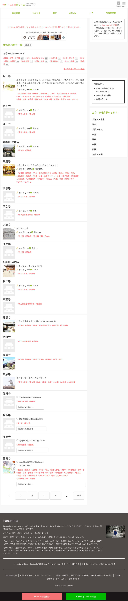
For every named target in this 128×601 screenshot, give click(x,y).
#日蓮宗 (21, 173)
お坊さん (73, 13)
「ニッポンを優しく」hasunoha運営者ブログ (31, 564)
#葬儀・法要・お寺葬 (11, 58)
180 (79, 496)
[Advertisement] (108, 59)
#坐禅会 (73, 93)
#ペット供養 (70, 61)
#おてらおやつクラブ (59, 476)
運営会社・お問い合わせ (56, 579)
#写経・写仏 (70, 173)
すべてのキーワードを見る (74, 69)
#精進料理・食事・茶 (76, 470)
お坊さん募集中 (26, 575)
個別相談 (16, 13)
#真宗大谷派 (23, 114)
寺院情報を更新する (25, 407)
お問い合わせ (101, 99)
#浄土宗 (21, 236)
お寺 (92, 13)
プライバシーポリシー (43, 575)
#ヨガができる (38, 96)
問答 (55, 13)
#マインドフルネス (24, 96)
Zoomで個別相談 (42, 597)
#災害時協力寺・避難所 (25, 479)
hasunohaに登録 (109, 25)
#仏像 (46, 99)
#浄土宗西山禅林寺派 (26, 304)
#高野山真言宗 (22, 401)
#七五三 (49, 179)
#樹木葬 (36, 236)
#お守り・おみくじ (24, 182)
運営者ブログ (74, 579)
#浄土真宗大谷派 (24, 341)
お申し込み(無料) (103, 95)
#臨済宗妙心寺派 (24, 93)
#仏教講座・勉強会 (24, 176)
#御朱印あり (55, 61)
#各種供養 (25, 61)
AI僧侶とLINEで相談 (86, 597)
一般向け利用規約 (62, 575)
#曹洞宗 (21, 150)
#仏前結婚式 (31, 179)
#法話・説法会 (68, 58)
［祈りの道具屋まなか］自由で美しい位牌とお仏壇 (44, 32)
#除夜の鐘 (38, 99)
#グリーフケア (44, 476)
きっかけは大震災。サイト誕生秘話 (65, 564)
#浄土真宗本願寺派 (25, 215)
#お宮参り (41, 179)
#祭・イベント (73, 99)
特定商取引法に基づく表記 (101, 575)
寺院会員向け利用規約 (80, 575)
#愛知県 (35, 93)
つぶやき (36, 13)
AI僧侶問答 (111, 13)
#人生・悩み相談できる (35, 58)
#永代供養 (54, 58)
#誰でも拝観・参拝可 (57, 99)
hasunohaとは (11, 575)
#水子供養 (66, 176)
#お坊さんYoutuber (53, 96)
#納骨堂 (63, 382)
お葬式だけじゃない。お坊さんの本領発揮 (98, 564)
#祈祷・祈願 (39, 61)
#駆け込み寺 (45, 236)
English (118, 575)
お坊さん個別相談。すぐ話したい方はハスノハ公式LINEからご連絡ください (44, 27)
